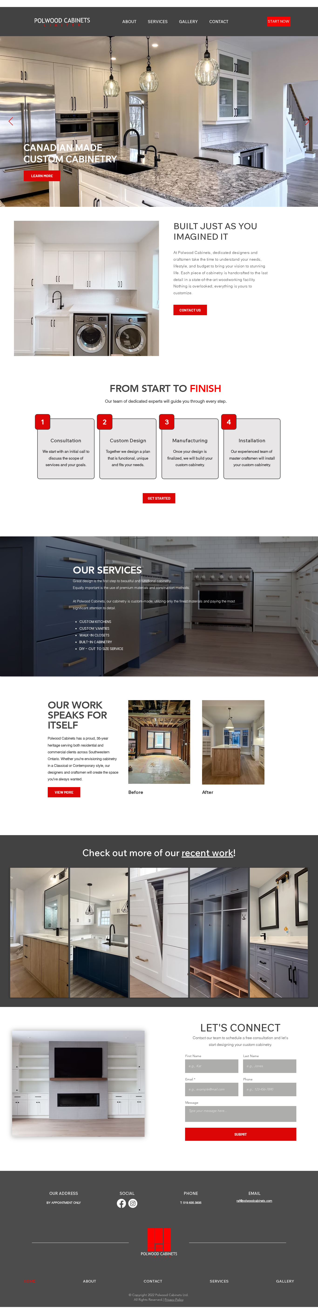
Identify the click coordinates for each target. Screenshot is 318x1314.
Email (189, 1079)
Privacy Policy (174, 1299)
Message (191, 1102)
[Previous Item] (11, 121)
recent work (207, 852)
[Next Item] (307, 121)
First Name (193, 1056)
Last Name (251, 1056)
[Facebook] (121, 1203)
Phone (248, 1079)
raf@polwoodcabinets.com (254, 1201)
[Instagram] (132, 1203)
